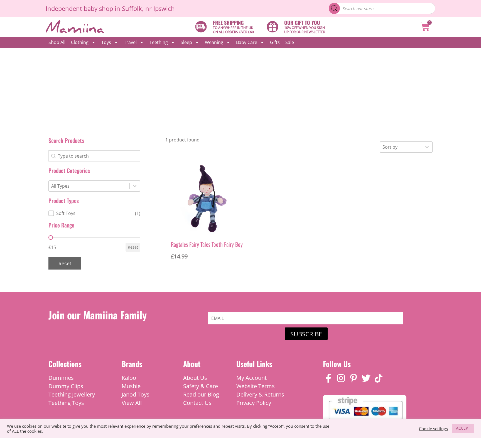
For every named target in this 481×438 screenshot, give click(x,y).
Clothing (80, 42)
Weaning (214, 42)
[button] (94, 213)
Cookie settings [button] (433, 428)
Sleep (186, 42)
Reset (133, 247)
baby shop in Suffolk (113, 8)
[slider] (50, 237)
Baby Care (246, 42)
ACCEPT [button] (463, 428)
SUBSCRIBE (306, 334)
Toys (106, 42)
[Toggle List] (135, 186)
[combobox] (89, 186)
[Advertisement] (240, 90)
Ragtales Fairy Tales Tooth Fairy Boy (207, 244)
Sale (289, 42)
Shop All (56, 42)
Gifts (275, 42)
